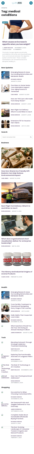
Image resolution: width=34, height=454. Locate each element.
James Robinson (16, 332)
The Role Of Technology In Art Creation (20, 366)
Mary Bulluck (8, 47)
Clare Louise (5, 277)
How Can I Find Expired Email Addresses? (21, 377)
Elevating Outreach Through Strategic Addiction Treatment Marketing (21, 344)
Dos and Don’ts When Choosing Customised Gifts (21, 393)
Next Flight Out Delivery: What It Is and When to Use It (21, 111)
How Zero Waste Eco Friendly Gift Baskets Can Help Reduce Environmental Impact (15, 173)
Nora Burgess (15, 104)
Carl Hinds (14, 94)
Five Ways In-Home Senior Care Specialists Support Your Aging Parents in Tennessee (20, 88)
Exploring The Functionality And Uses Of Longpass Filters (21, 356)
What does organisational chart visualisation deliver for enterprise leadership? (16, 241)
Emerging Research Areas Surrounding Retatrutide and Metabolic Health (21, 74)
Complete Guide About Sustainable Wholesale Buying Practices (19, 417)
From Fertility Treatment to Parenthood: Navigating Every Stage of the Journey (21, 306)
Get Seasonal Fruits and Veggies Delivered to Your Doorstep (20, 404)
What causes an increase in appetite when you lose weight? (16, 43)
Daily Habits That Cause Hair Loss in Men (21, 316)
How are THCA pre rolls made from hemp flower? (22, 100)
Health (5, 22)
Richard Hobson (16, 79)
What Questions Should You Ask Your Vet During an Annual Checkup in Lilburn (21, 328)
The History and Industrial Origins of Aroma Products (16, 273)
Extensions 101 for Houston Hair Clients (20, 122)
